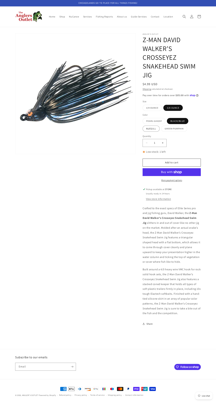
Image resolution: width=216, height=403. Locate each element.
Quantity (147, 136)
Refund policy (65, 395)
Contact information (134, 395)
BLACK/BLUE (177, 121)
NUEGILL (151, 128)
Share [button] (149, 323)
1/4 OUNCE (154, 108)
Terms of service (97, 395)
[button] (184, 16)
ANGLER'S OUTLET (30, 395)
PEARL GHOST (155, 121)
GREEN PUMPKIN (176, 129)
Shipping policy (115, 395)
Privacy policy (81, 395)
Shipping (147, 89)
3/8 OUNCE (173, 107)
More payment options (171, 180)
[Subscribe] (72, 367)
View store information (158, 198)
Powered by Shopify (47, 395)
